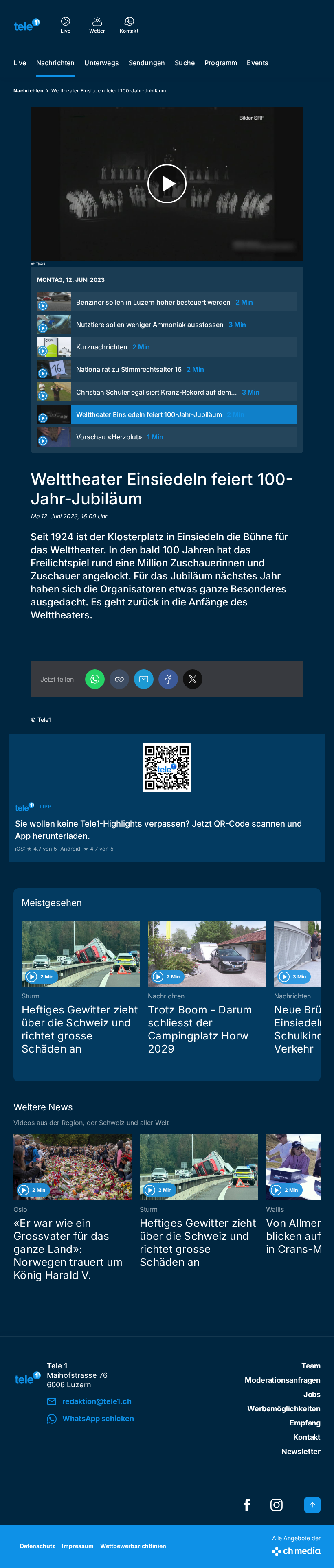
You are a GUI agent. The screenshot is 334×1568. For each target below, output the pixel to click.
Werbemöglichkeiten (284, 1408)
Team (311, 1366)
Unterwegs (101, 63)
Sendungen (147, 63)
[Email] (144, 679)
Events (257, 63)
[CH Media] (296, 1550)
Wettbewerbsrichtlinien (133, 1545)
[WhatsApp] (95, 679)
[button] (119, 679)
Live (19, 63)
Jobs (312, 1394)
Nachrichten (55, 63)
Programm (220, 63)
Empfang (305, 1423)
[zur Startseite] (27, 24)
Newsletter (301, 1451)
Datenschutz (37, 1545)
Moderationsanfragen (283, 1380)
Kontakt (307, 1437)
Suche (185, 63)
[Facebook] (168, 679)
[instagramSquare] (276, 1505)
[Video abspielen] (167, 184)
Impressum (78, 1545)
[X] (192, 679)
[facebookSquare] (247, 1505)
